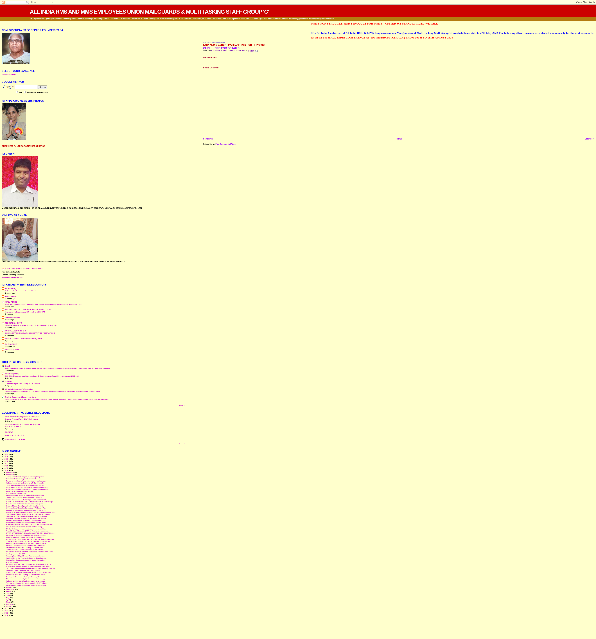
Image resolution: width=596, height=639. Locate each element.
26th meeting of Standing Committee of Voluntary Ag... (26, 508)
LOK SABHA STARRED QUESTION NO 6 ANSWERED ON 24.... (29, 514)
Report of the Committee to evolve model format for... (25, 560)
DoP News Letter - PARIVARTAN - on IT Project (23, 570)
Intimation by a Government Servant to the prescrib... (26, 535)
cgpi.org (8, 381)
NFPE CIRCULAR (12, 562)
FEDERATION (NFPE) (13, 323)
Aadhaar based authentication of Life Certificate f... (25, 483)
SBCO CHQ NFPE (12, 350)
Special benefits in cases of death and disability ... (25, 527)
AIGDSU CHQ (10, 289)
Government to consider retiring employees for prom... (26, 522)
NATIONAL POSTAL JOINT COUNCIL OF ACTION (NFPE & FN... (29, 564)
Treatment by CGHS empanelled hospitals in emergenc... (27, 516)
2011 (7, 613)
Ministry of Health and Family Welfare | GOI (22, 424)
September (10, 589)
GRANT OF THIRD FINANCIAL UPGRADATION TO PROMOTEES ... (30, 533)
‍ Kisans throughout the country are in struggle (22, 384)
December (10, 472)
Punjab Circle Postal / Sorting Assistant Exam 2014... (26, 575)
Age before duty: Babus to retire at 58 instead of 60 (25, 495)
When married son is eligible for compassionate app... (26, 579)
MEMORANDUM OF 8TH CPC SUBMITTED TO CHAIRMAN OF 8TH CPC (31, 325)
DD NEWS (9, 432)
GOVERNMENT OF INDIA (15, 439)
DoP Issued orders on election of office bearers (23, 291)
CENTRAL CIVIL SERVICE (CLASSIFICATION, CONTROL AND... (29, 541)
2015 (7, 468)
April (8, 600)
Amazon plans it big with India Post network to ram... (25, 556)
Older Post (589, 139)
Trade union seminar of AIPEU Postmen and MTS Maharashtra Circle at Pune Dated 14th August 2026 (43, 304)
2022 (7, 454)
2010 (7, 615)
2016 (7, 466)
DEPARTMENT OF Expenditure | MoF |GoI (22, 417)
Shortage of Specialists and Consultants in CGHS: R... (26, 510)
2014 (7, 470)
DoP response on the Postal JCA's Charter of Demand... (27, 585)
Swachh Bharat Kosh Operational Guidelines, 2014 (25, 506)
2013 (7, 608)
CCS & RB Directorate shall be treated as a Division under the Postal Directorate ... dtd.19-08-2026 (42, 376)
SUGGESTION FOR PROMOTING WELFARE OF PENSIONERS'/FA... (31, 539)
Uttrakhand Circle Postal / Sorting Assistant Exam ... (25, 548)
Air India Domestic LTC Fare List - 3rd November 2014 (26, 520)
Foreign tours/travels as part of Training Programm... (25, 477)
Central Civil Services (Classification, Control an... (25, 497)
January (9, 606)
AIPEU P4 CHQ (11, 302)
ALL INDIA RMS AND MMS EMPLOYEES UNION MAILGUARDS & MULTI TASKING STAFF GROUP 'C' (149, 12)
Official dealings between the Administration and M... (26, 529)
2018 (7, 461)
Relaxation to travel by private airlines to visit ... (24, 479)
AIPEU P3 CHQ (11, 296)
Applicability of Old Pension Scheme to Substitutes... (26, 558)
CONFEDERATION (12, 317)
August (9, 591)
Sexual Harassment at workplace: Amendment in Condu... (27, 489)
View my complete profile (12, 277)
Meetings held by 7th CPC (15, 554)
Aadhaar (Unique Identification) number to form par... (25, 581)
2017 (7, 463)
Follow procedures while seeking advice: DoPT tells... (26, 583)
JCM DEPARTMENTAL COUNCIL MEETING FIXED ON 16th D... (29, 566)
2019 (7, 459)
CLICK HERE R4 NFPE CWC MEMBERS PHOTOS (23, 146)
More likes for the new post (16, 493)
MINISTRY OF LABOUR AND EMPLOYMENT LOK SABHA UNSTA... (30, 512)
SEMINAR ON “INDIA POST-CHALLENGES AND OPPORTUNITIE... (30, 552)
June (8, 595)
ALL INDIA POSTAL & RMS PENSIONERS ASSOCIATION (28, 310)
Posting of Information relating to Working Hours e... (25, 577)
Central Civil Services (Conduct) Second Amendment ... (26, 500)
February (10, 604)
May (8, 598)
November (10, 474)
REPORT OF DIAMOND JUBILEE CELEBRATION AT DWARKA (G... (30, 502)
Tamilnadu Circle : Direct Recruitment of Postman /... (25, 550)
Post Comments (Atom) (225, 144)
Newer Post (208, 139)
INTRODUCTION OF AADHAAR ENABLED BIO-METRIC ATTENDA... (30, 525)
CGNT (7, 366)
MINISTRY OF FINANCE (14, 436)
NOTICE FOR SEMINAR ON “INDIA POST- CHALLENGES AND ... (29, 573)
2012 (7, 611)
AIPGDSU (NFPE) (12, 374)
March (8, 602)
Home (399, 139)
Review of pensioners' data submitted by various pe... (26, 481)
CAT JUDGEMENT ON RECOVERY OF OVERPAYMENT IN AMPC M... (31, 568)
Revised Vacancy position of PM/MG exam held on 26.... (27, 543)
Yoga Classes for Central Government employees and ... (27, 504)
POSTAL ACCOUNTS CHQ (16, 331)
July (8, 593)
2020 (7, 457)
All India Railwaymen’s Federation (19, 389)
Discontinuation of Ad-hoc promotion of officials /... (25, 537)
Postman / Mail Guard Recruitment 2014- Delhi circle (25, 545)
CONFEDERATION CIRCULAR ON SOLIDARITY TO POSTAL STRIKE (30, 333)
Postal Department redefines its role (19, 491)
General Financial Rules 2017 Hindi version (21, 419)
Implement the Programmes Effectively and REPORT (25, 312)
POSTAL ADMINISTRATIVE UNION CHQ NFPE (23, 339)
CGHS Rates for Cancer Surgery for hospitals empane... (27, 487)
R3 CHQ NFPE (11, 344)
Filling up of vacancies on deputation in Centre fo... (25, 485)
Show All (182, 405)
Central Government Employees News (20, 397)
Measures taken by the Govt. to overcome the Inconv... (26, 518)
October (9, 587)
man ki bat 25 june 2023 (14, 427)
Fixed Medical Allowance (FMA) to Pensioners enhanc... (27, 531)
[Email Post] (256, 51)
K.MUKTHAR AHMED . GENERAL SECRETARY (228, 51)
